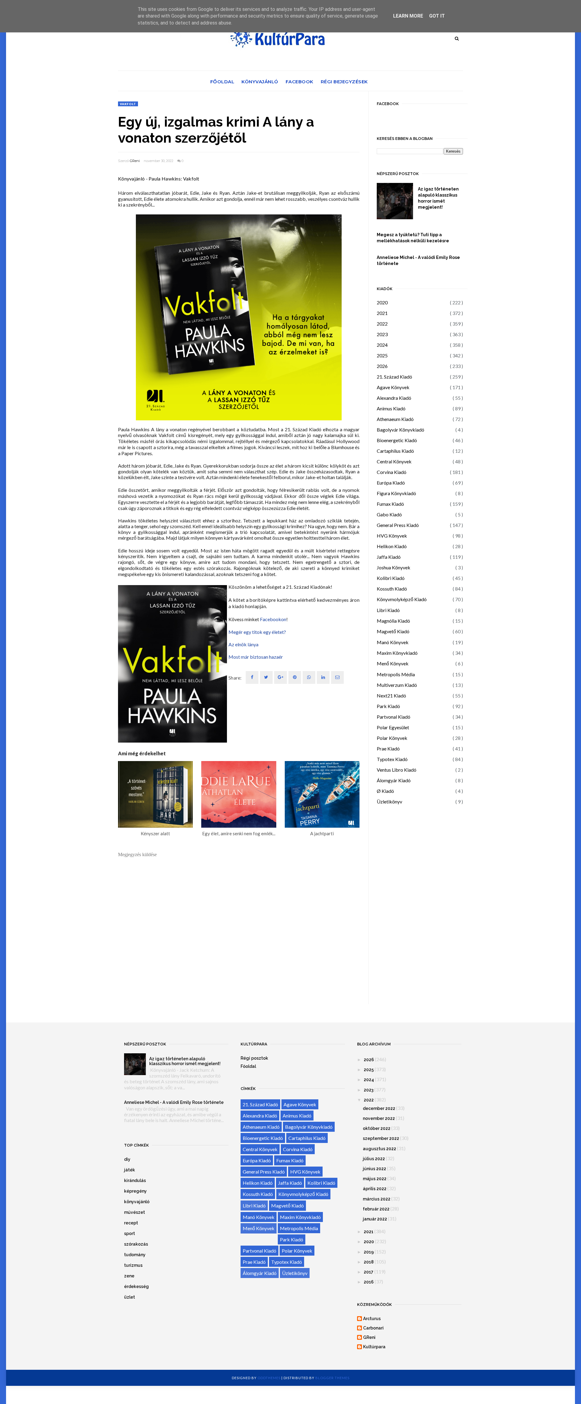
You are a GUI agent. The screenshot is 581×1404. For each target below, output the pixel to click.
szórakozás (136, 1244)
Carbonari (373, 1328)
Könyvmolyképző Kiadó (402, 599)
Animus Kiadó (391, 408)
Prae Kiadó (388, 748)
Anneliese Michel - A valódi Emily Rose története (418, 260)
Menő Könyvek (393, 663)
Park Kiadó (388, 706)
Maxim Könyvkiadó (397, 653)
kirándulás (135, 1180)
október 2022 (376, 1128)
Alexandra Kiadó (394, 398)
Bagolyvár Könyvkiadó (400, 429)
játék (129, 1169)
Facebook (299, 81)
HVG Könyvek (392, 535)
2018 (369, 1262)
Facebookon (273, 619)
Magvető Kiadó (393, 631)
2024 (382, 345)
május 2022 (374, 1178)
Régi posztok (254, 1058)
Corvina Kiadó (391, 472)
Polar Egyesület (393, 727)
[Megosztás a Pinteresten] (337, 677)
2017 (368, 1272)
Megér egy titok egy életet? (257, 632)
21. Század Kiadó (394, 376)
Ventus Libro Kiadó (396, 770)
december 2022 (379, 1108)
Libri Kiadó (388, 610)
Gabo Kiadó (389, 514)
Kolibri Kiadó (391, 578)
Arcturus (372, 1318)
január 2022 (375, 1219)
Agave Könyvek (393, 387)
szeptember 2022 (381, 1138)
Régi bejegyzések (344, 81)
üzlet (129, 1297)
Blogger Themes (332, 1378)
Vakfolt (128, 104)
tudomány (135, 1254)
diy (127, 1159)
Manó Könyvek (393, 642)
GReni (135, 161)
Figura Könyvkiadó (396, 493)
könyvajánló (136, 1201)
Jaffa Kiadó (389, 557)
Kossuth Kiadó (392, 588)
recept (131, 1222)
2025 (382, 355)
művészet (134, 1212)
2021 (382, 313)
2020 (382, 302)
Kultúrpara (374, 1346)
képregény (135, 1191)
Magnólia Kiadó (393, 621)
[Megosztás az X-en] (266, 677)
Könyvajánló (259, 81)
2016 (369, 1282)
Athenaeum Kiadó (395, 419)
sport (129, 1233)
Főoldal (222, 81)
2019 (369, 1252)
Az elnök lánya (243, 644)
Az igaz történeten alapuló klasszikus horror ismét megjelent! (438, 198)
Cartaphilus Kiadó (395, 451)
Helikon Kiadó (392, 546)
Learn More (408, 16)
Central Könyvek (394, 461)
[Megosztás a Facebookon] (252, 677)
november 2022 (379, 1118)
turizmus (133, 1265)
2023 (382, 334)
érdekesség (136, 1286)
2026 (382, 366)
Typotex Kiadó (392, 759)
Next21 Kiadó (391, 695)
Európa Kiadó (391, 482)
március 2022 (376, 1199)
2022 (382, 323)
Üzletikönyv (389, 801)
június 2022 (374, 1168)
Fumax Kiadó (390, 504)
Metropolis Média (396, 674)
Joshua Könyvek (393, 567)
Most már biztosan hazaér (255, 657)
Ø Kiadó (385, 791)
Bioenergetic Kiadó (397, 440)
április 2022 (374, 1188)
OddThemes (269, 1378)
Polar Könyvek (392, 738)
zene (129, 1275)
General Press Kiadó (398, 525)
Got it (437, 16)
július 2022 (374, 1158)
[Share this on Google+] (280, 677)
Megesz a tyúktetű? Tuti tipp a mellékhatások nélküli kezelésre (413, 237)
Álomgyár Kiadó (394, 780)
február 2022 (376, 1209)
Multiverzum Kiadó (397, 685)
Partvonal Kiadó (393, 717)
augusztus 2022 (379, 1148)
